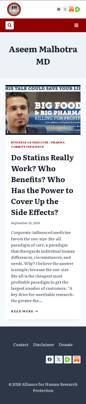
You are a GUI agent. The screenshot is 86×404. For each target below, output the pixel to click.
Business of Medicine (30, 142)
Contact (20, 344)
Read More (24, 311)
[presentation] (43, 110)
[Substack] (76, 359)
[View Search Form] (10, 25)
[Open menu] (76, 25)
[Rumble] (68, 359)
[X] (65, 9)
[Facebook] (58, 9)
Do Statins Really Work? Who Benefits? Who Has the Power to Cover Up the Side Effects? (42, 184)
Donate (66, 344)
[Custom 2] (77, 9)
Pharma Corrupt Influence (38, 144)
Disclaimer (43, 344)
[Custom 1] (71, 9)
